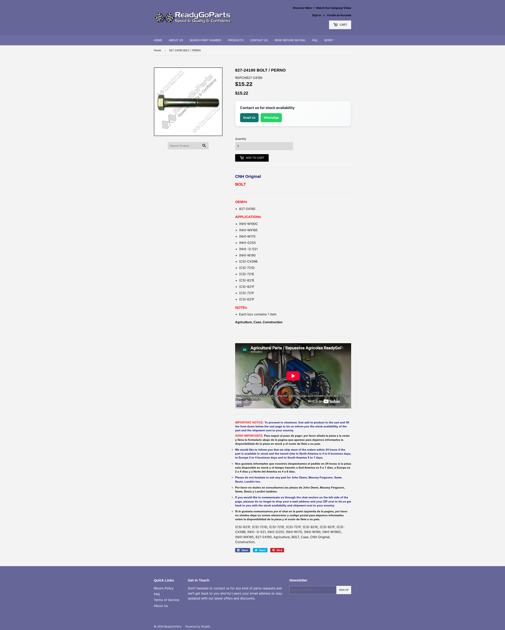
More (328, 40)
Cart (343, 24)
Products (235, 40)
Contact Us (259, 40)
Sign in (316, 15)
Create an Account (339, 15)
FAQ (315, 40)
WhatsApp (271, 117)
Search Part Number (205, 40)
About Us (176, 40)
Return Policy (164, 588)
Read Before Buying (290, 40)
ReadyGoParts (172, 626)
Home (158, 40)
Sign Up (344, 590)
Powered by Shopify (197, 626)
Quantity (240, 138)
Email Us (249, 117)
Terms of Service (166, 600)
